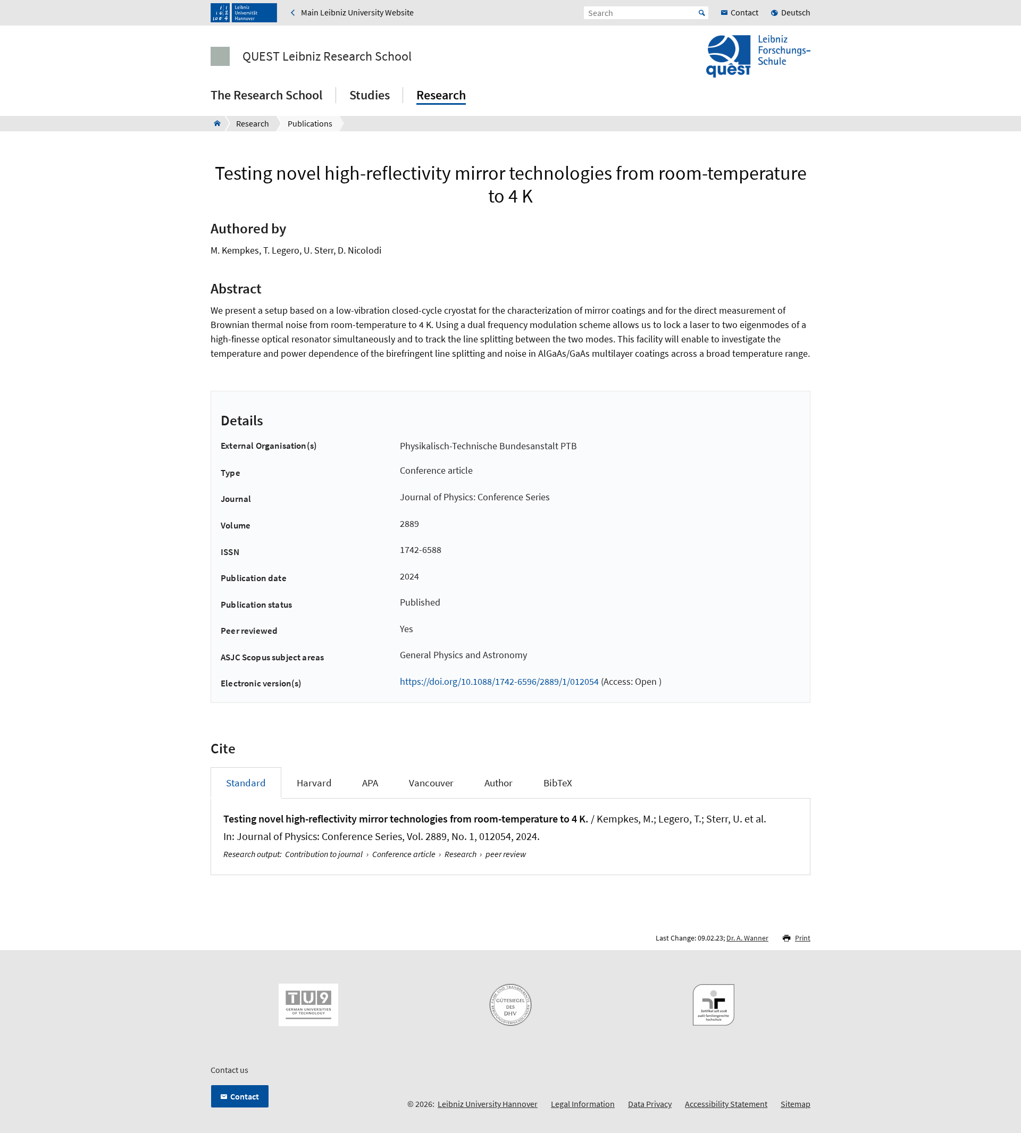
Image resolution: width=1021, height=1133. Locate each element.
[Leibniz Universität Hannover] (244, 12)
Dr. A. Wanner (747, 938)
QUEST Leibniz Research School (327, 56)
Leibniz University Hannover (488, 1103)
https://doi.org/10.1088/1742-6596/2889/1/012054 (499, 681)
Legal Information (583, 1103)
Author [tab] (498, 782)
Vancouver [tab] (431, 782)
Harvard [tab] (314, 782)
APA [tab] (370, 782)
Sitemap (795, 1103)
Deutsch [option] (795, 12)
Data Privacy (650, 1103)
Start (702, 12)
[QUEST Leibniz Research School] (214, 123)
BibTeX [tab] (557, 782)
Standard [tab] (246, 782)
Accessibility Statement (726, 1103)
